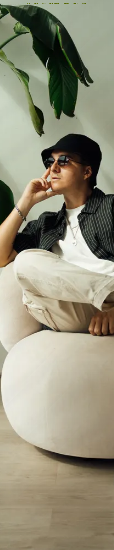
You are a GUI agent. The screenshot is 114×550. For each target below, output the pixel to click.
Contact (84, 3)
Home (28, 3)
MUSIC (36, 3)
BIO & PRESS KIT (54, 3)
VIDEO (44, 3)
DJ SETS (75, 3)
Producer (66, 3)
